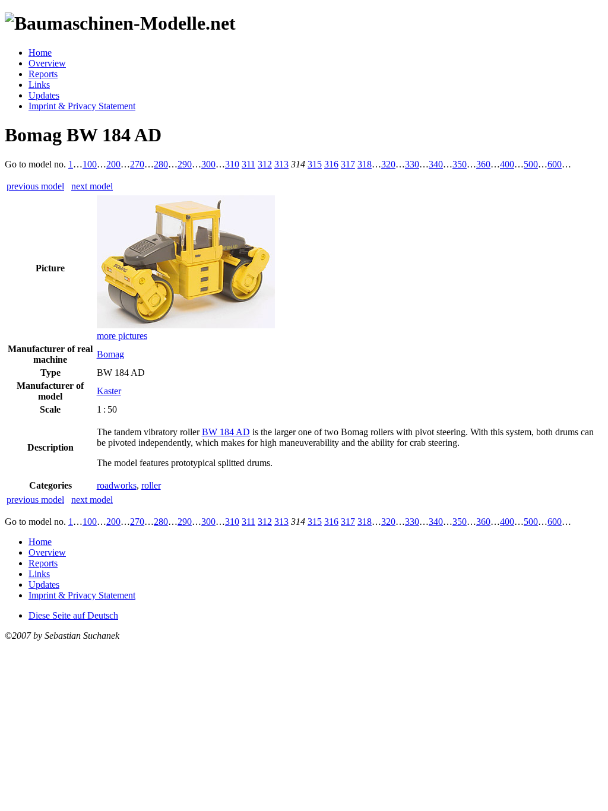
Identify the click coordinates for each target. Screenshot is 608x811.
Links (39, 85)
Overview (47, 63)
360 (483, 164)
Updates (43, 95)
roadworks (117, 485)
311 (248, 164)
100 (90, 164)
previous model (35, 186)
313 (281, 164)
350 (459, 164)
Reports (43, 74)
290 (185, 164)
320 (388, 164)
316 (331, 164)
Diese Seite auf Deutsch (73, 615)
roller (151, 485)
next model (92, 186)
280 (161, 164)
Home (40, 52)
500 (531, 164)
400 (507, 164)
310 (232, 164)
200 (113, 164)
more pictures (122, 336)
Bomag (110, 354)
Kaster (109, 391)
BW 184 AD (226, 432)
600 (554, 164)
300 (208, 164)
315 (315, 164)
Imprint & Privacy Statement (81, 106)
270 (137, 164)
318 (364, 164)
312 (265, 164)
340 (436, 164)
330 (412, 164)
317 (348, 164)
